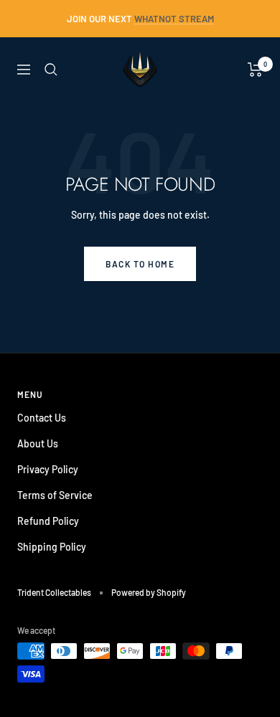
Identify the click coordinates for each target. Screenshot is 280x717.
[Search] (51, 69)
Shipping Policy (51, 547)
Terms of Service (55, 495)
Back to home (140, 264)
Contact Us (41, 418)
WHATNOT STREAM (174, 18)
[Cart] (255, 69)
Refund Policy (48, 521)
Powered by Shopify (148, 592)
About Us (37, 443)
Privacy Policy (47, 469)
